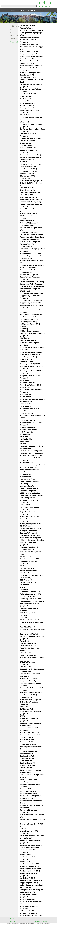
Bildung (13, 29)
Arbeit (21, 10)
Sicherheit (13, 39)
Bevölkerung (14, 26)
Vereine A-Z (14, 42)
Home (13, 10)
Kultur (42, 10)
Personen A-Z (14, 35)
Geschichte (32, 10)
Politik (12, 32)
